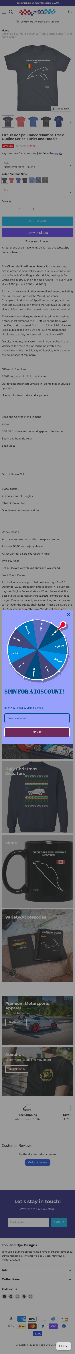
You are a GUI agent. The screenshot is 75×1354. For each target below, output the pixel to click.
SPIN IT (37, 732)
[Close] (68, 614)
